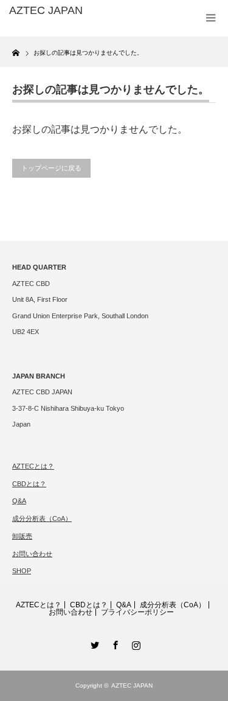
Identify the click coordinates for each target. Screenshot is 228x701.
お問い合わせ (32, 553)
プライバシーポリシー (137, 612)
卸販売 (22, 536)
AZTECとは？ (33, 466)
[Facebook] (114, 643)
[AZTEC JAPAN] (54, 11)
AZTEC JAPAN (132, 685)
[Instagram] (135, 643)
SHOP (21, 570)
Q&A (19, 500)
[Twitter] (94, 643)
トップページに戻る (51, 168)
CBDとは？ (29, 483)
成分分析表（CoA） (42, 518)
